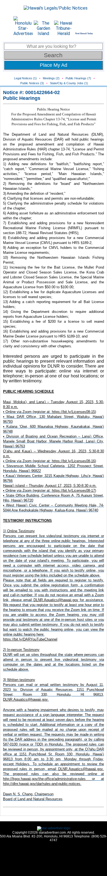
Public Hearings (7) (78, 78)
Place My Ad (53, 65)
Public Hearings (21, 98)
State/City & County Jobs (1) (69, 83)
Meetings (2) (51, 78)
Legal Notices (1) (25, 78)
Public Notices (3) (32, 83)
